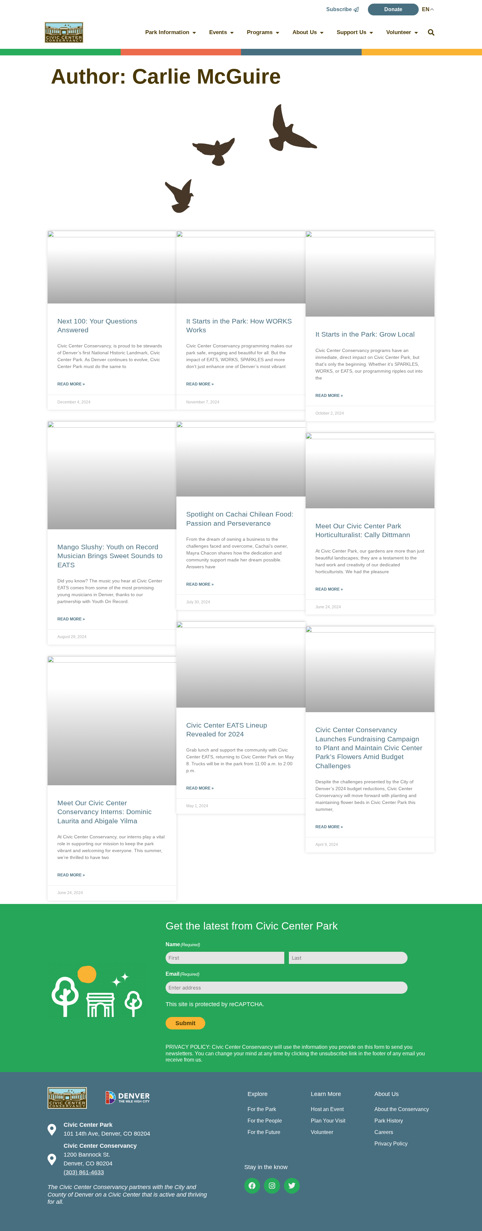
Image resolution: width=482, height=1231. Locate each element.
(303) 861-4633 (84, 1172)
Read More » (71, 384)
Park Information (167, 32)
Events (218, 32)
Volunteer (398, 32)
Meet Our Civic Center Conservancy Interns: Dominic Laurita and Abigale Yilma (104, 812)
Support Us (351, 32)
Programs (259, 32)
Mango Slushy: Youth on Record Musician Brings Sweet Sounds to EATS (110, 556)
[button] (431, 32)
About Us (304, 32)
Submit (185, 1023)
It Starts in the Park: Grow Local (365, 334)
